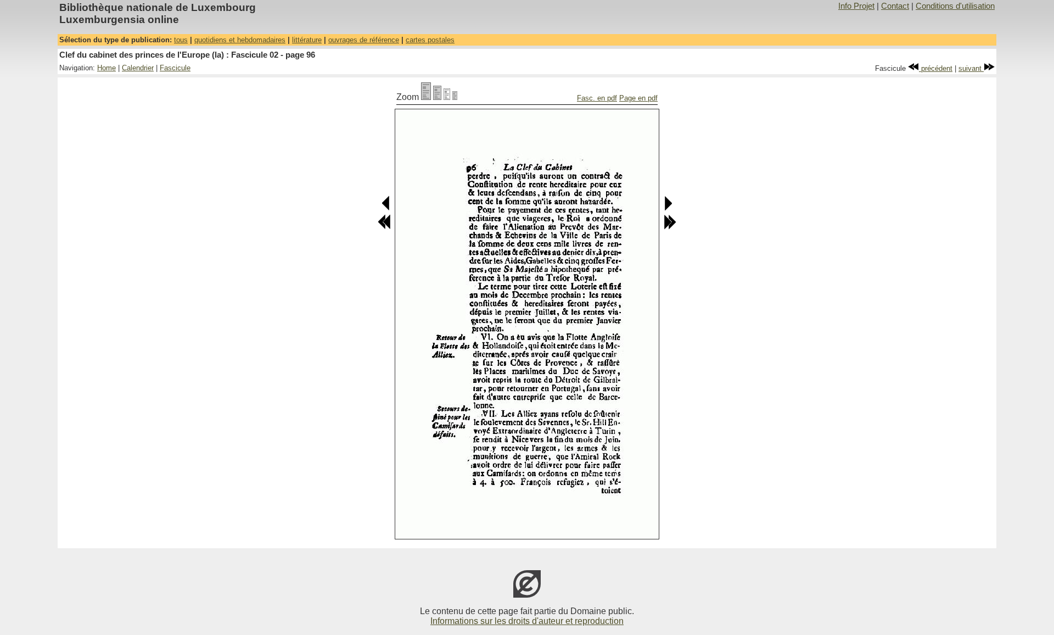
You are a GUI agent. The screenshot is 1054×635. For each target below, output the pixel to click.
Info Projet (856, 6)
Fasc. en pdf (597, 98)
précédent (935, 68)
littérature (307, 40)
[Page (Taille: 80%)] (437, 97)
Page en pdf (638, 98)
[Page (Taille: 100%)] (426, 97)
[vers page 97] (667, 208)
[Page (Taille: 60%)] (447, 97)
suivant (971, 68)
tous (181, 40)
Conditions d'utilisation (955, 6)
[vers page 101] (669, 227)
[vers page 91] (384, 227)
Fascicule (175, 68)
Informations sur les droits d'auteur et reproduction (527, 621)
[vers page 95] (386, 208)
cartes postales (430, 40)
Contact (895, 6)
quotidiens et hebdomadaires (239, 40)
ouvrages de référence (363, 40)
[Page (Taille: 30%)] (454, 97)
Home (106, 68)
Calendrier (138, 68)
